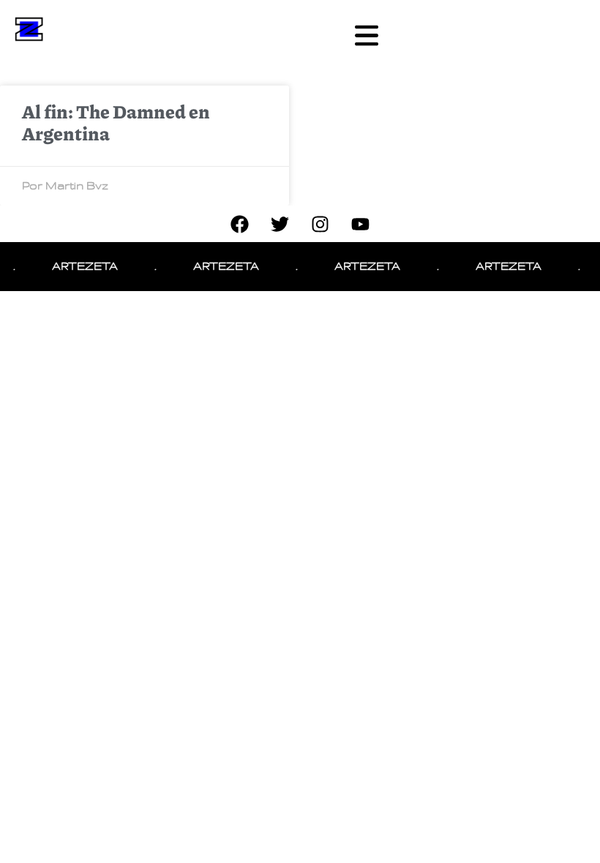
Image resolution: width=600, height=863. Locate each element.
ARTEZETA (80, 266)
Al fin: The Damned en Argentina (116, 122)
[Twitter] (280, 224)
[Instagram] (320, 224)
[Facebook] (240, 224)
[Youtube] (360, 224)
